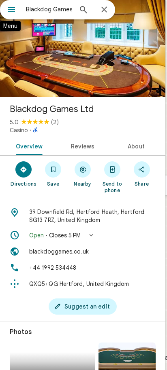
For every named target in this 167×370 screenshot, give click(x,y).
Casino (19, 130)
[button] (82, 235)
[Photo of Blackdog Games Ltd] (82, 48)
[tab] (27, 145)
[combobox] (49, 9)
